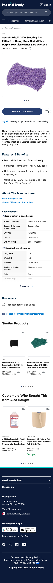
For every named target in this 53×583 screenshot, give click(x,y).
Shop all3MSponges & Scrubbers (17, 202)
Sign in (5, 121)
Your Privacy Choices (24, 562)
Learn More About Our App (15, 536)
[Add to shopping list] (23, 332)
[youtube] (24, 544)
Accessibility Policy (37, 560)
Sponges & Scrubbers (13, 28)
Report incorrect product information (25, 313)
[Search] (46, 12)
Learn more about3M (12, 199)
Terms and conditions (14, 560)
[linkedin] (16, 544)
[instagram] (10, 544)
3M (3, 33)
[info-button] (30, 48)
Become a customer (22, 111)
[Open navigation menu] (3, 20)
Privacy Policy (33, 557)
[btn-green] (34, 454)
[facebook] (3, 544)
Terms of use (17, 557)
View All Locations (11, 509)
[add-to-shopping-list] (47, 111)
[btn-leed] (28, 454)
